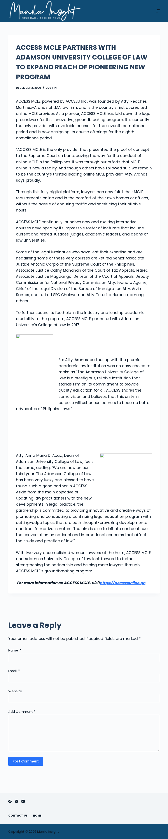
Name (14, 650)
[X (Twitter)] (16, 801)
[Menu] (158, 11)
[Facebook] (10, 801)
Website (15, 691)
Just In (51, 88)
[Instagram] (23, 801)
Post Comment (26, 761)
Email (14, 670)
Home (37, 815)
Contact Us (18, 815)
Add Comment (21, 711)
